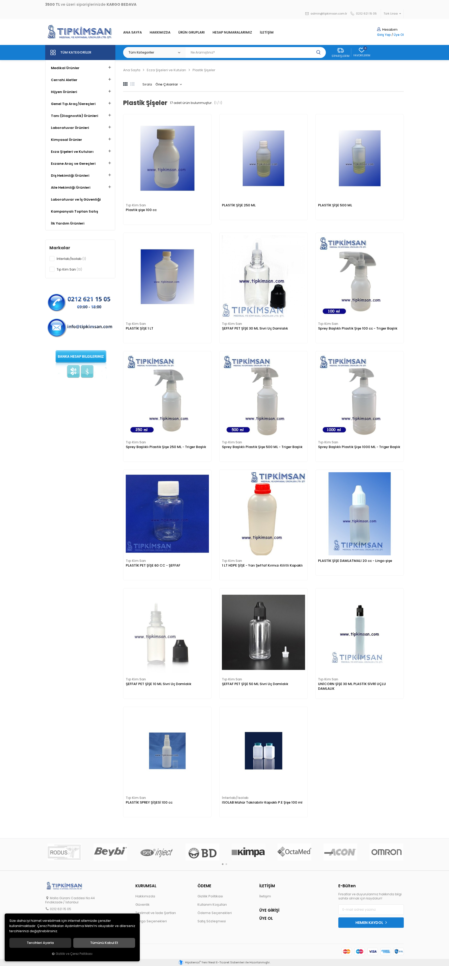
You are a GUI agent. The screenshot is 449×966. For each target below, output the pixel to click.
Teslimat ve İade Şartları (155, 913)
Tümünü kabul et (104, 942)
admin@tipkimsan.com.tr (328, 13)
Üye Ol (399, 34)
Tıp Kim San (136, 205)
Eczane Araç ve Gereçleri (73, 163)
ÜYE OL (266, 918)
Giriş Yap (384, 34)
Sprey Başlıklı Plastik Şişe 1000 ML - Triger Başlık (359, 447)
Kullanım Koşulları (212, 904)
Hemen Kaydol (369, 922)
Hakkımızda (145, 896)
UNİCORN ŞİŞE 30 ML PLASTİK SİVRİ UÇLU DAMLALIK (352, 686)
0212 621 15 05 (366, 13)
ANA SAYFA (132, 32)
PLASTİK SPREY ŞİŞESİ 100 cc (149, 802)
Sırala (147, 84)
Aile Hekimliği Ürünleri (70, 187)
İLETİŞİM (267, 32)
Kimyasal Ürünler (66, 139)
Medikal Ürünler (65, 68)
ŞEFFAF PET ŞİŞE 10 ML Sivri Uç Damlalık (158, 684)
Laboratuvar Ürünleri (70, 127)
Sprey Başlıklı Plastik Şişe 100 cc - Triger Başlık (357, 328)
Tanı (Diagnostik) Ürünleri (74, 115)
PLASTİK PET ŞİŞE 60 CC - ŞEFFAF (153, 565)
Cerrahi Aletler (64, 80)
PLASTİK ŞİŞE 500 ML (335, 205)
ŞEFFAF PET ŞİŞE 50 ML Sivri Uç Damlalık (255, 684)
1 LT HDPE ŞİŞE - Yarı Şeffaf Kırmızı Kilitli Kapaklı (262, 565)
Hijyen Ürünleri (64, 92)
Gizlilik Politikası (210, 896)
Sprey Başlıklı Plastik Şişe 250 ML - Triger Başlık (166, 447)
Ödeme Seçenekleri (214, 913)
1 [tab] (223, 864)
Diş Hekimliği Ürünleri (70, 175)
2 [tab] (226, 864)
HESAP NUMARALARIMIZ (232, 32)
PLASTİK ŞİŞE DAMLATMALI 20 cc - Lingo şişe (355, 560)
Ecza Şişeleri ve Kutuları (72, 151)
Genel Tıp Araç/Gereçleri (73, 104)
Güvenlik (142, 904)
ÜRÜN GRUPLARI (191, 32)
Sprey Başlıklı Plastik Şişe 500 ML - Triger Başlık (262, 447)
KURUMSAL (145, 886)
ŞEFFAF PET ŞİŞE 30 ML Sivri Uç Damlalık (255, 328)
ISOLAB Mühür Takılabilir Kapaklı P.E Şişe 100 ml (262, 802)
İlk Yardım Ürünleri (67, 223)
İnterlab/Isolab (235, 797)
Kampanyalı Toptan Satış (74, 211)
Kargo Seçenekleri (151, 921)
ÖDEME (204, 886)
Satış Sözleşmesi (211, 921)
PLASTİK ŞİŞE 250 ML (239, 205)
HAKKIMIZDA (160, 32)
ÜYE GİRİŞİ (269, 910)
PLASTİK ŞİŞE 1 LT (139, 328)
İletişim (265, 896)
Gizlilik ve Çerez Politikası (74, 953)
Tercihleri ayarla (40, 942)
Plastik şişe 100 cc (141, 210)
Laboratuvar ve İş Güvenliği (76, 199)
